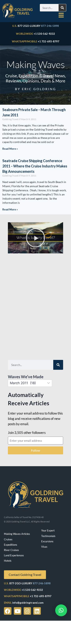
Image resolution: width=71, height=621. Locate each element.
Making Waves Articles (17, 533)
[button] (35, 238)
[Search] (62, 7)
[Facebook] (7, 611)
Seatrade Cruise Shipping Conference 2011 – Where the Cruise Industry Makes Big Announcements (34, 166)
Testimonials (48, 536)
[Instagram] (27, 611)
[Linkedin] (37, 611)
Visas (44, 546)
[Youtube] (17, 611)
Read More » (10, 148)
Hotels (7, 560)
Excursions (47, 541)
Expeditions (10, 544)
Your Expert (48, 530)
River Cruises (11, 550)
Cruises (8, 539)
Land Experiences (14, 555)
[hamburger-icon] (61, 15)
